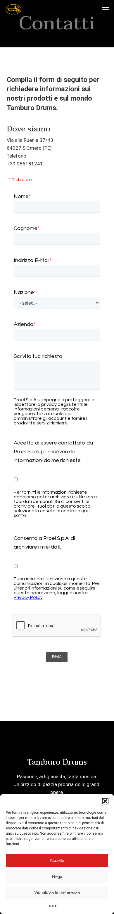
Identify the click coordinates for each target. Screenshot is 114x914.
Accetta (57, 860)
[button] (105, 801)
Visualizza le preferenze (57, 892)
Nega (57, 876)
